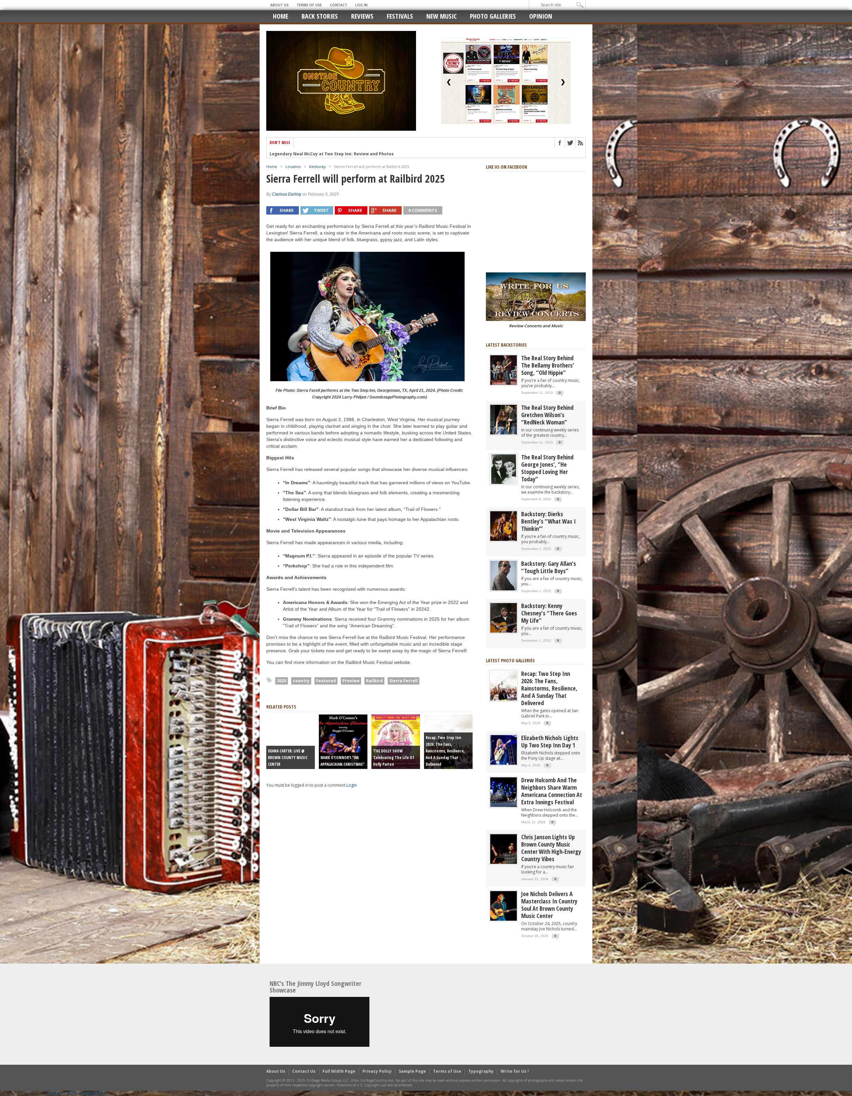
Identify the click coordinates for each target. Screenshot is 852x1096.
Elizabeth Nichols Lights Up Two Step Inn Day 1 (549, 741)
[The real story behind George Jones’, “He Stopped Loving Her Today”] (503, 469)
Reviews (362, 16)
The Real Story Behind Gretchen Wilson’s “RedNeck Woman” (547, 415)
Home (280, 16)
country (301, 681)
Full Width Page (338, 1071)
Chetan (53, 1093)
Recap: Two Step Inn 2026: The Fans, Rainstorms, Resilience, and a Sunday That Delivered (445, 751)
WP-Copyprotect (86, 1093)
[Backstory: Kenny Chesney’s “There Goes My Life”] (503, 617)
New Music (441, 16)
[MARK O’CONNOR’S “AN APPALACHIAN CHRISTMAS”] (343, 741)
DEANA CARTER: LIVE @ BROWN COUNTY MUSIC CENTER (288, 757)
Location (293, 166)
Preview (350, 681)
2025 (281, 681)
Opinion (540, 16)
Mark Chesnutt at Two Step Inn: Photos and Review (323, 156)
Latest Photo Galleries (510, 660)
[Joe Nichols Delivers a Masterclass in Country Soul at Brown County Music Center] (503, 905)
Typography (481, 1071)
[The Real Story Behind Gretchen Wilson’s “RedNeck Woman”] (503, 419)
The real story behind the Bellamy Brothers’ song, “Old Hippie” (547, 365)
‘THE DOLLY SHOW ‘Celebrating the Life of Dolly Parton (393, 757)
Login (351, 785)
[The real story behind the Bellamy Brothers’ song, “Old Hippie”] (503, 370)
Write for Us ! (515, 1071)
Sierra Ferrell (403, 681)
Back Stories (320, 16)
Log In (361, 5)
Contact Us (304, 1071)
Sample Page (412, 1071)
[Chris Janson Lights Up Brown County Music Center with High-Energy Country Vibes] (503, 849)
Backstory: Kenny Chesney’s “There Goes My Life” (549, 613)
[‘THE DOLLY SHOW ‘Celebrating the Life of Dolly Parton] (395, 741)
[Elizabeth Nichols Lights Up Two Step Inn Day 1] (503, 749)
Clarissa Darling (286, 194)
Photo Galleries (493, 16)
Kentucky (317, 166)
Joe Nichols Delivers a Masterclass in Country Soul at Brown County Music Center (549, 904)
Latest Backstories (506, 345)
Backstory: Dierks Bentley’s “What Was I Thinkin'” (548, 521)
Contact (338, 5)
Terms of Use (309, 5)
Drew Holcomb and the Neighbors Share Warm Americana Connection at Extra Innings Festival (551, 791)
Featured (326, 681)
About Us (279, 5)
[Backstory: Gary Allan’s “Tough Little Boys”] (503, 575)
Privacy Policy (377, 1071)
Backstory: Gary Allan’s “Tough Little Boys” (548, 567)
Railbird (374, 681)
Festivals (400, 16)
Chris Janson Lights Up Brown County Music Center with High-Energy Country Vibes (551, 847)
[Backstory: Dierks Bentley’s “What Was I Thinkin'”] (503, 526)
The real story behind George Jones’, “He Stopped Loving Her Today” (547, 468)
